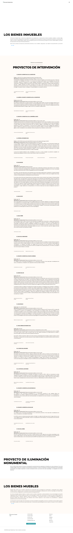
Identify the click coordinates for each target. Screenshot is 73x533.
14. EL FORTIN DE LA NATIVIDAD (22, 368)
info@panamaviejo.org (31, 520)
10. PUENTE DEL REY (20, 272)
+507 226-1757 (29, 517)
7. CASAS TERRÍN (19, 215)
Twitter (50, 515)
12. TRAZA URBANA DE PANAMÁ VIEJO (23, 325)
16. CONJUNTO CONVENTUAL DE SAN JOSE (24, 407)
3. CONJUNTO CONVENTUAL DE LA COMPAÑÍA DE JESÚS (27, 116)
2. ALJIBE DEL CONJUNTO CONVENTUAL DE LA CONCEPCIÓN (28, 97)
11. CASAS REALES (19, 304)
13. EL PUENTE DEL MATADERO (22, 348)
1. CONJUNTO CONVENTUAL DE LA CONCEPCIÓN (25, 74)
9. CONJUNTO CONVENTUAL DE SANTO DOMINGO (26, 256)
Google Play (51, 521)
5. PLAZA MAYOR (19, 162)
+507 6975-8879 (30, 518)
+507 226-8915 (29, 514)
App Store (51, 520)
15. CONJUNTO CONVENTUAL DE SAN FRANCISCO (26, 388)
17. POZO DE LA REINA (20, 428)
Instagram (50, 517)
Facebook (50, 514)
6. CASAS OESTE (19, 196)
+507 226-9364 (30, 515)
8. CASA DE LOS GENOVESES (21, 236)
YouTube (50, 518)
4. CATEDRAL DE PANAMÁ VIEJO (22, 138)
